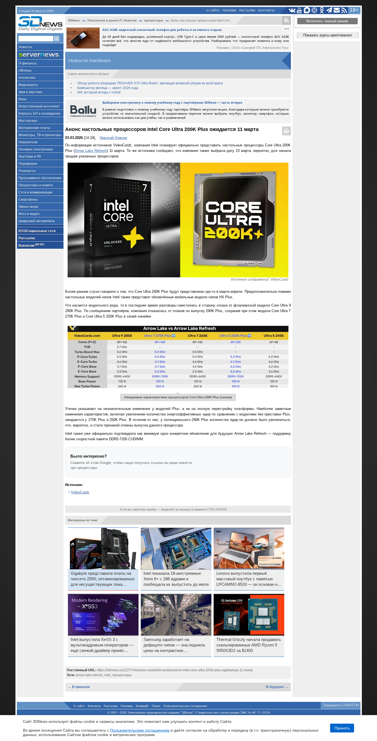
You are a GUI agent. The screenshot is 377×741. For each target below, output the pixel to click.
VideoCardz (80, 492)
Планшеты (27, 171)
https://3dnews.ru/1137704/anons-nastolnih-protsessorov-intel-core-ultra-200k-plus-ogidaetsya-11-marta (175, 670)
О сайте (213, 10)
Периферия (27, 164)
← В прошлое (79, 687)
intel (107, 675)
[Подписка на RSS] (344, 10)
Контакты (266, 10)
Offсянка (24, 71)
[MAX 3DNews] (307, 10)
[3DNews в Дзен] (314, 10)
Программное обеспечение (40, 178)
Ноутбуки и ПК (29, 157)
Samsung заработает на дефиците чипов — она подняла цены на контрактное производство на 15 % (174, 645)
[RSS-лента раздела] (286, 20)
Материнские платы (34, 128)
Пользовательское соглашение (185, 706)
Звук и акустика (30, 92)
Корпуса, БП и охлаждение (39, 114)
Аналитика (26, 78)
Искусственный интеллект (39, 106)
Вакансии (31, 245)
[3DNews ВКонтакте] (292, 10)
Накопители (28, 142)
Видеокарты (28, 85)
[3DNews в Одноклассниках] (322, 10)
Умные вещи (28, 207)
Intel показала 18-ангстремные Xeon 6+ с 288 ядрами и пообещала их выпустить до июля (176, 579)
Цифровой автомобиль (36, 221)
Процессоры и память (35, 185)
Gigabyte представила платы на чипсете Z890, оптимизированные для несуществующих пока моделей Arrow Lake (102, 579)
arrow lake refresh (89, 675)
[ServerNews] (40, 55)
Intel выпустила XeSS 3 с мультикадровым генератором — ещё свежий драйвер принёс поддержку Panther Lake (102, 645)
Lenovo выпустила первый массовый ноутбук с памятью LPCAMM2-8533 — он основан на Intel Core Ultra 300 (248, 579)
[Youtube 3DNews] (299, 10)
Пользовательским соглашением (139, 730)
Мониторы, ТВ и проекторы (40, 135)
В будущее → (277, 687)
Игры (22, 99)
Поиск (156, 706)
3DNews (74, 20)
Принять (342, 728)
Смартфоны (28, 200)
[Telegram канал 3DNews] (329, 10)
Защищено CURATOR (341, 705)
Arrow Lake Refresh (91, 151)
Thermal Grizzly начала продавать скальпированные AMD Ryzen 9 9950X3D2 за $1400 (248, 645)
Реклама (229, 10)
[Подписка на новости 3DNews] (337, 10)
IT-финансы (27, 63)
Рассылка (247, 10)
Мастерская (27, 121)
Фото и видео (28, 214)
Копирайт (142, 706)
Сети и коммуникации (35, 192)
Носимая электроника (35, 149)
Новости (25, 47)
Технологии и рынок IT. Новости (112, 20)
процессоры (153, 20)
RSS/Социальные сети (36, 231)
